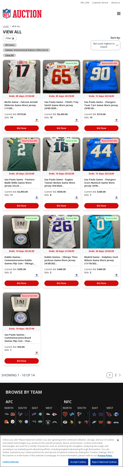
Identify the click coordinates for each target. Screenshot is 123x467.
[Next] (119, 375)
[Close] (117, 440)
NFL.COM (85, 2)
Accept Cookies (78, 461)
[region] (61, 451)
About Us (115, 2)
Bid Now (21, 128)
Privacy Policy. (105, 455)
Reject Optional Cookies (104, 461)
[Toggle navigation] (119, 14)
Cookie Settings (11, 461)
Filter (9, 38)
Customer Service (100, 2)
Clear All (9, 55)
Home (6, 26)
